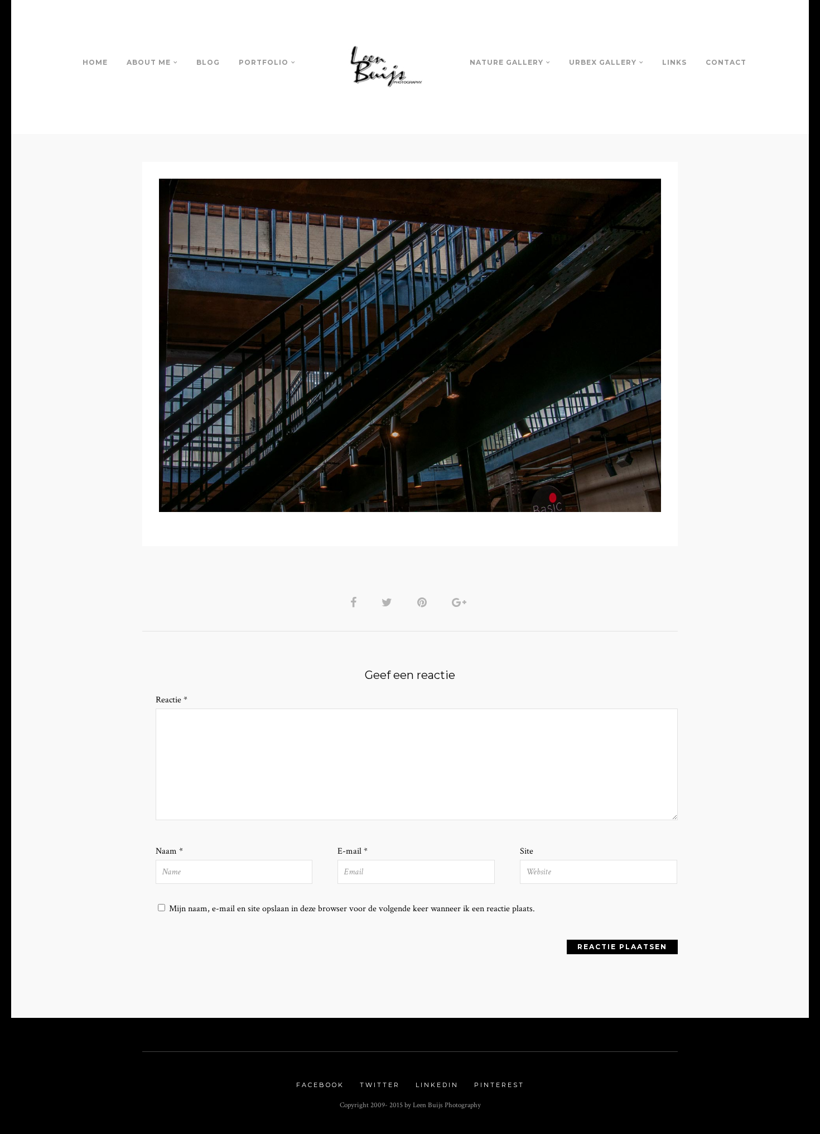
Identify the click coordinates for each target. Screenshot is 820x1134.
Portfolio (263, 62)
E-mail (352, 851)
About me (149, 62)
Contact (726, 62)
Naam (169, 851)
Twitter (380, 1085)
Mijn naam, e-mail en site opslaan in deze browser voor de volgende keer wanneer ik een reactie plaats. (352, 909)
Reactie (171, 700)
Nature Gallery (506, 62)
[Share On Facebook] (355, 602)
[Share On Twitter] (389, 602)
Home (95, 62)
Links (674, 62)
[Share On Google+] (461, 602)
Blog (208, 62)
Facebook (320, 1085)
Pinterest (499, 1085)
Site (526, 851)
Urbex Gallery (602, 62)
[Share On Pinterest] (424, 602)
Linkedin (437, 1085)
